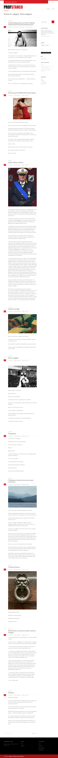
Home (48, 9)
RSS (52, 1)
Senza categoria (21, 27)
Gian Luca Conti (29, 27)
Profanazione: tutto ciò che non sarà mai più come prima (20, 481)
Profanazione (12, 434)
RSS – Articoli (43, 58)
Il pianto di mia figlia (13, 309)
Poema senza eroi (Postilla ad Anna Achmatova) (22, 93)
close (46, 2)
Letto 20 (42, 64)
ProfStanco (10, 756)
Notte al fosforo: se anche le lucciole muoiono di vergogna (22, 631)
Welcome (22, 745)
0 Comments (10, 27)
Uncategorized (43, 83)
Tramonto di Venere (14, 567)
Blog (53, 9)
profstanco (16, 27)
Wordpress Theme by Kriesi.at (18, 756)
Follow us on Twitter (49, 1)
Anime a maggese (13, 358)
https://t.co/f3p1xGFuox (45, 30)
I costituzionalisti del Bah (45, 67)
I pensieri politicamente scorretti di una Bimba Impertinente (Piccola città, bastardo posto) (21, 23)
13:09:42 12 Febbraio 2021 (45, 36)
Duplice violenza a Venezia (15, 162)
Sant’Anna (11, 693)
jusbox (42, 79)
